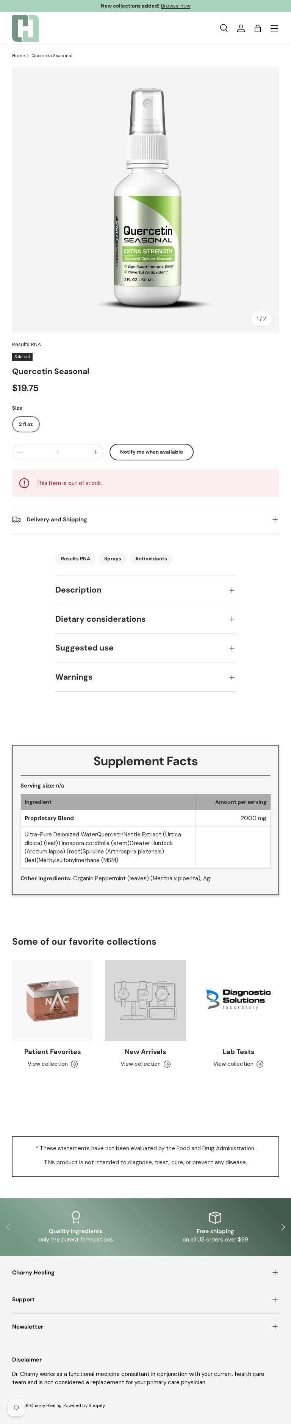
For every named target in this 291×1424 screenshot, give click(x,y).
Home (18, 56)
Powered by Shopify (84, 1405)
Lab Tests (238, 1051)
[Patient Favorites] (52, 1000)
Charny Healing (45, 1405)
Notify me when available (151, 452)
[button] (257, 28)
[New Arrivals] (145, 1000)
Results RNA (26, 344)
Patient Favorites (52, 1051)
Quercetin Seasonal (51, 56)
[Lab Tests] (238, 1000)
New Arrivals (145, 1051)
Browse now (176, 6)
